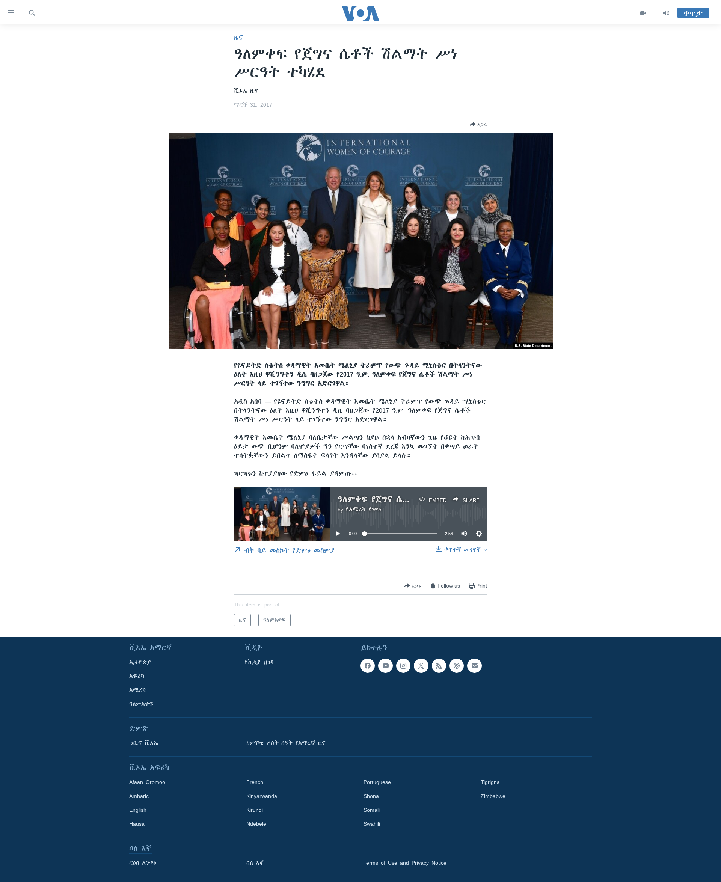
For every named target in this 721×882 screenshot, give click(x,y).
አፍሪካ (136, 676)
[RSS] (439, 666)
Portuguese (377, 782)
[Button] (478, 124)
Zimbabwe (493, 796)
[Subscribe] (474, 666)
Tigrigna (490, 782)
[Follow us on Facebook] (367, 666)
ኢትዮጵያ (140, 662)
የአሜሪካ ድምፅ (363, 509)
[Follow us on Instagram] (403, 666)
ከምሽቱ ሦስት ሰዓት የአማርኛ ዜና (286, 743)
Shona (371, 796)
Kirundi (254, 810)
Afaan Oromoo (147, 782)
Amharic (139, 796)
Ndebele (256, 823)
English (137, 810)
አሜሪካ (137, 690)
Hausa (137, 823)
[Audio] (666, 13)
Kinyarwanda (261, 796)
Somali (372, 810)
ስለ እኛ (255, 862)
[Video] (643, 13)
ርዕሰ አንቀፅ (142, 862)
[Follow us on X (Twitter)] (421, 666)
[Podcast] (456, 666)
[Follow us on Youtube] (385, 666)
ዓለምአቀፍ (141, 704)
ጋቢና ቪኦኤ (143, 743)
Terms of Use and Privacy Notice (405, 862)
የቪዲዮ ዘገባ (259, 662)
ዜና (238, 37)
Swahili (372, 823)
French (254, 782)
